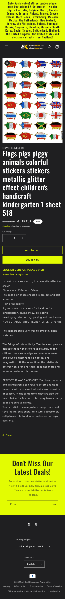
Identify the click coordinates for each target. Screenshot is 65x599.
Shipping (6, 226)
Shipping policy (15, 591)
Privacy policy (36, 586)
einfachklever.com (31, 582)
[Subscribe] (54, 504)
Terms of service (54, 586)
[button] (6, 47)
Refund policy (20, 586)
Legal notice (54, 591)
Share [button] (9, 435)
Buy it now (32, 259)
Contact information (35, 591)
